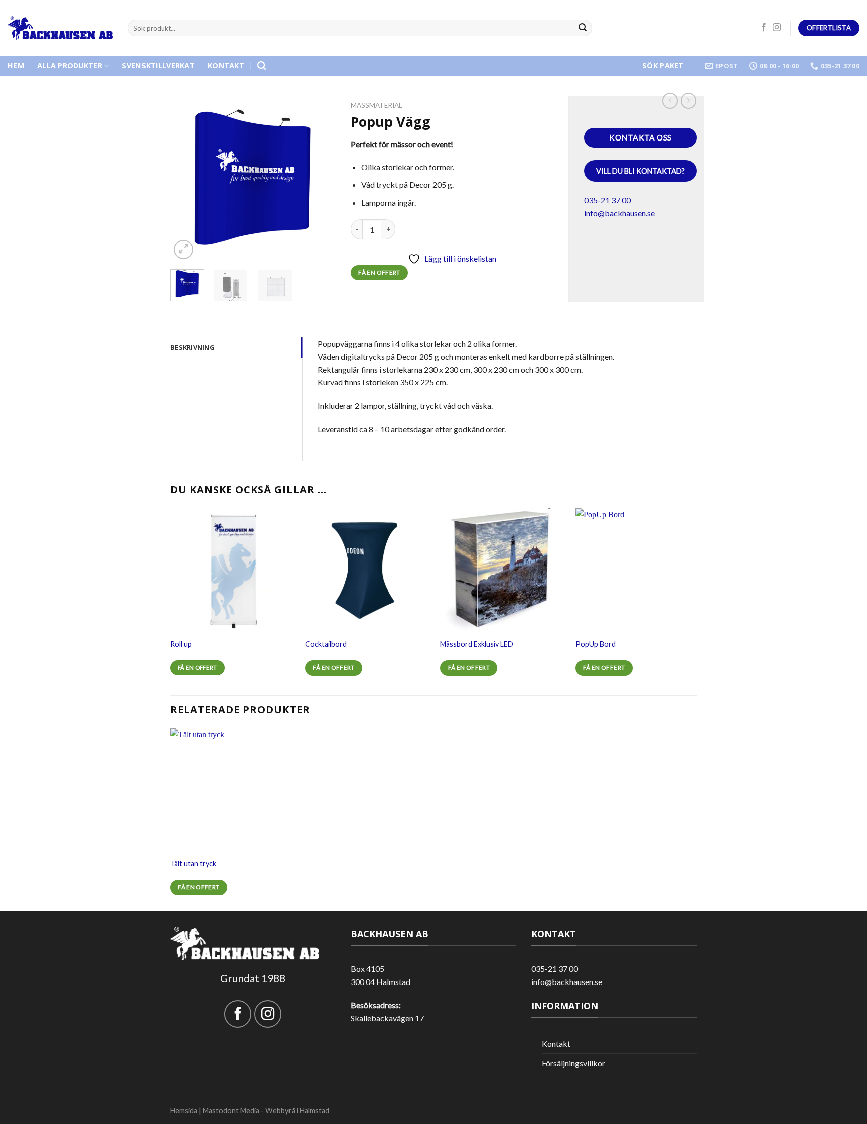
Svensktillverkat (158, 65)
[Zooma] (183, 249)
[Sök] (261, 66)
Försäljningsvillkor (573, 1063)
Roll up (181, 644)
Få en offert (379, 272)
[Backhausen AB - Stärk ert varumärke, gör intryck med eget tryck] (60, 28)
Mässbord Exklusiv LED (476, 644)
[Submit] (583, 28)
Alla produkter (69, 65)
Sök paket (663, 65)
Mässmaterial (376, 105)
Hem (16, 65)
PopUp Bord (595, 644)
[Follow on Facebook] (764, 27)
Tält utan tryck (193, 863)
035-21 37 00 (607, 200)
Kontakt (226, 65)
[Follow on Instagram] (777, 27)
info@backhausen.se (619, 213)
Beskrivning (192, 347)
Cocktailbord (326, 644)
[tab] (236, 347)
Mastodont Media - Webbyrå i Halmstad (266, 1110)
